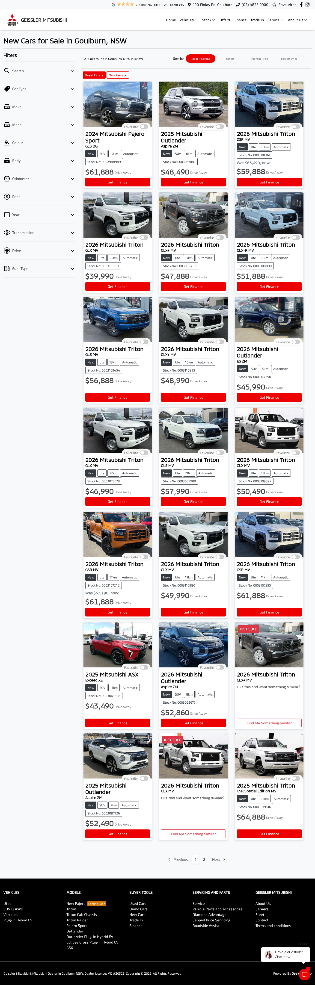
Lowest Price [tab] (289, 58)
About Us (295, 20)
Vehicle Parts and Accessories (218, 909)
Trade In (257, 20)
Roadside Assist (206, 925)
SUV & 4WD (13, 909)
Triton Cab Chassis (81, 914)
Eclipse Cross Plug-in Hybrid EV (92, 942)
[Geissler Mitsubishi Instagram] (308, 4)
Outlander (74, 931)
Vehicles (187, 20)
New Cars (137, 914)
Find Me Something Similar (269, 723)
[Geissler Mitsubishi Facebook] (302, 4)
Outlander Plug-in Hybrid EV (89, 936)
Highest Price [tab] (259, 58)
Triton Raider (77, 920)
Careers (262, 909)
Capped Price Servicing (211, 920)
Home (171, 20)
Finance (240, 20)
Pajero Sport (76, 925)
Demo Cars (138, 909)
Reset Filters (94, 75)
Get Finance (118, 182)
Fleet (260, 914)
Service (273, 20)
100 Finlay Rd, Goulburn (212, 4)
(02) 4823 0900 (255, 4)
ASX (69, 947)
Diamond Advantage (209, 914)
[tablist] (245, 58)
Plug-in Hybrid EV (18, 920)
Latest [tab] (230, 58)
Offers (225, 20)
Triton (71, 909)
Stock (206, 20)
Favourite (131, 127)
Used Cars (137, 903)
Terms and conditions (273, 925)
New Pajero (76, 903)
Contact (262, 920)
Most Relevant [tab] (200, 58)
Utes (7, 903)
